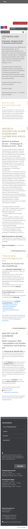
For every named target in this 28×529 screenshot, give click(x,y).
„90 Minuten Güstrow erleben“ (10, 304)
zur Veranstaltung (18, 251)
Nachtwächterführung (8, 308)
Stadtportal (5, 31)
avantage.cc (24, 527)
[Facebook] (2, 27)
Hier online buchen (6, 399)
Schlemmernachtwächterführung (11, 309)
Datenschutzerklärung (11, 454)
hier (20, 286)
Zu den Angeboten (19, 328)
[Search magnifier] (26, 28)
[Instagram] (5, 27)
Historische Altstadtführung (9, 306)
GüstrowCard (10, 47)
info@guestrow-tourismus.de (11, 392)
